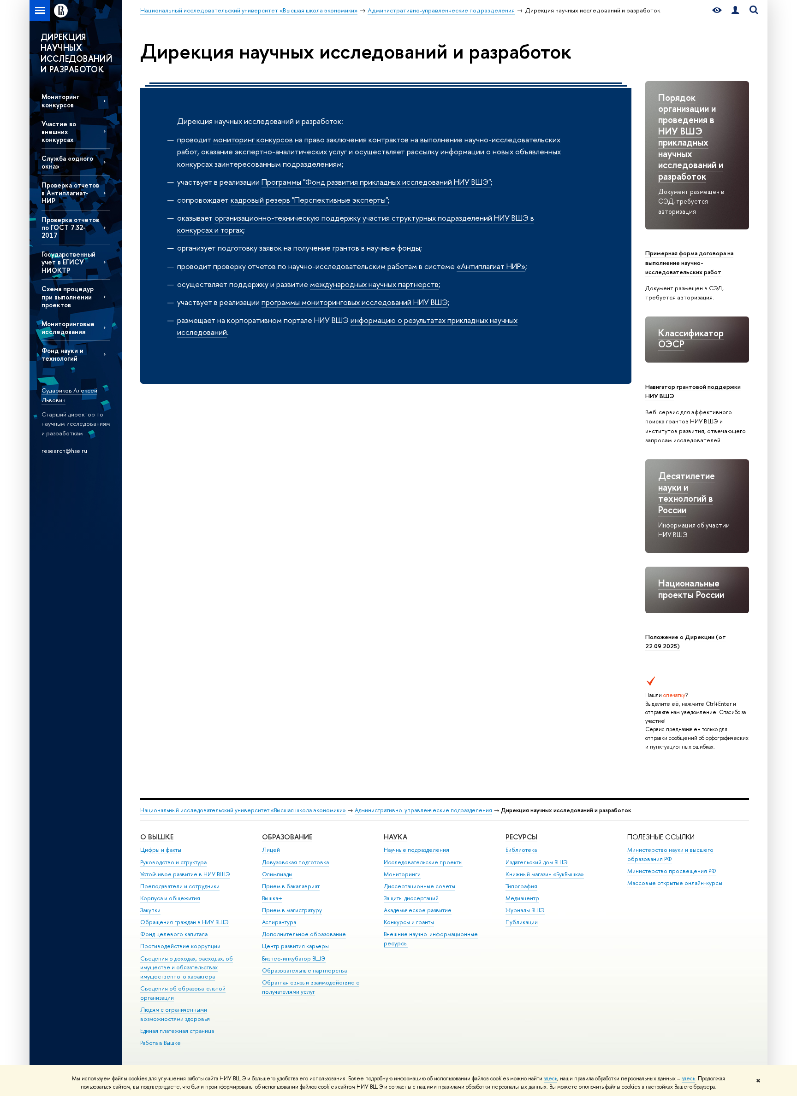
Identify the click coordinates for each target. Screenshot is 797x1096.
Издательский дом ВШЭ (537, 862)
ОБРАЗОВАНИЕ (287, 837)
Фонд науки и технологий (62, 354)
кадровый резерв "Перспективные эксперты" (309, 199)
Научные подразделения (416, 850)
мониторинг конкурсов (253, 139)
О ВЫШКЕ (156, 837)
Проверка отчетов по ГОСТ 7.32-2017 (70, 227)
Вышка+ (272, 898)
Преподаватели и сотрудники (180, 886)
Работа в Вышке (160, 1043)
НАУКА (395, 837)
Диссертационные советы (419, 886)
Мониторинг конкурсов (60, 100)
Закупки (150, 910)
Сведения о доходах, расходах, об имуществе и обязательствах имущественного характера (186, 968)
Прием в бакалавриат (291, 886)
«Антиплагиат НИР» (491, 266)
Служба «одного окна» (67, 162)
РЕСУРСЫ (521, 837)
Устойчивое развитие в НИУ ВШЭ (185, 874)
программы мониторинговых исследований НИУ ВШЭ (355, 302)
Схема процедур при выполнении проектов (68, 296)
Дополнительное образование (304, 934)
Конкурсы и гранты (409, 922)
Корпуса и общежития (170, 898)
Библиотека (521, 850)
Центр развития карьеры (295, 946)
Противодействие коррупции (180, 946)
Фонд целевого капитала (174, 934)
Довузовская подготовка (295, 862)
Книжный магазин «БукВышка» (545, 874)
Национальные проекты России (691, 588)
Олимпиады (277, 874)
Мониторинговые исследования (68, 327)
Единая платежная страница (177, 1031)
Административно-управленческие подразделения (423, 810)
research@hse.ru (64, 450)
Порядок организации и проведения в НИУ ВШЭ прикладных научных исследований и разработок (690, 136)
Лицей (271, 850)
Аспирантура (279, 922)
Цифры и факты (160, 850)
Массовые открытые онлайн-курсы (674, 883)
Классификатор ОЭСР (691, 338)
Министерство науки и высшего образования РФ (670, 854)
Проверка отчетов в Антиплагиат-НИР (70, 193)
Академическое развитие (418, 910)
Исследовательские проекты (423, 862)
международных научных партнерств (374, 284)
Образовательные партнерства (304, 970)
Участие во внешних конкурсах (59, 131)
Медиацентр (522, 898)
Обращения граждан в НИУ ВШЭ (184, 922)
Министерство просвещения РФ (671, 871)
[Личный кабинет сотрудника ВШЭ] (735, 10)
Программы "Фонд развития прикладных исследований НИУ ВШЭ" (376, 181)
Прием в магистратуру (292, 910)
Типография (521, 886)
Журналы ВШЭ (525, 910)
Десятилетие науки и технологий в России (686, 492)
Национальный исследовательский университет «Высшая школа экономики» (243, 810)
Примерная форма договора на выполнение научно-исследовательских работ (689, 262)
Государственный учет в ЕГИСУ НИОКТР (68, 262)
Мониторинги (402, 874)
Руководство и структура (173, 862)
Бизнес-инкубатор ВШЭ (294, 958)
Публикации (522, 922)
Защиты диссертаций (411, 898)
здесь (550, 1078)
